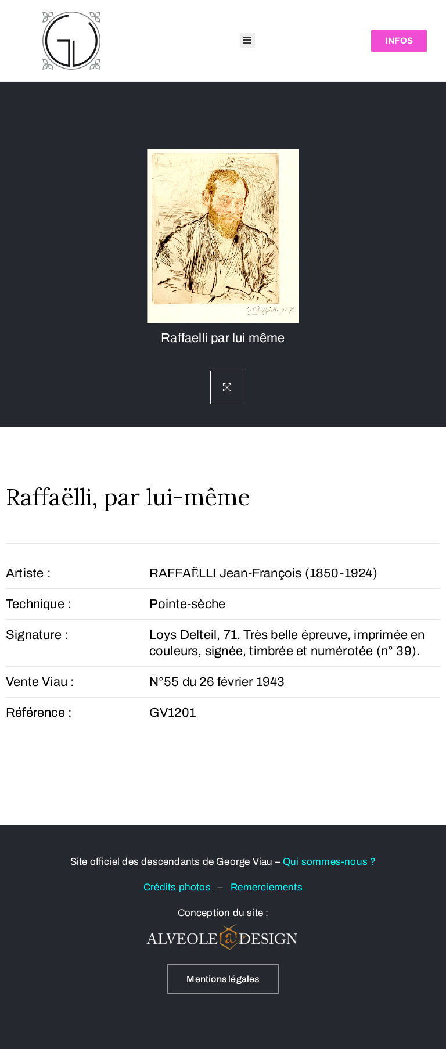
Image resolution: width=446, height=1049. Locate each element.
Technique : (38, 604)
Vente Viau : (40, 682)
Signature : (37, 635)
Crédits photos (180, 887)
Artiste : (28, 573)
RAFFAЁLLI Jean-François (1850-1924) (263, 573)
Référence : (39, 713)
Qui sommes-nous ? (329, 861)
